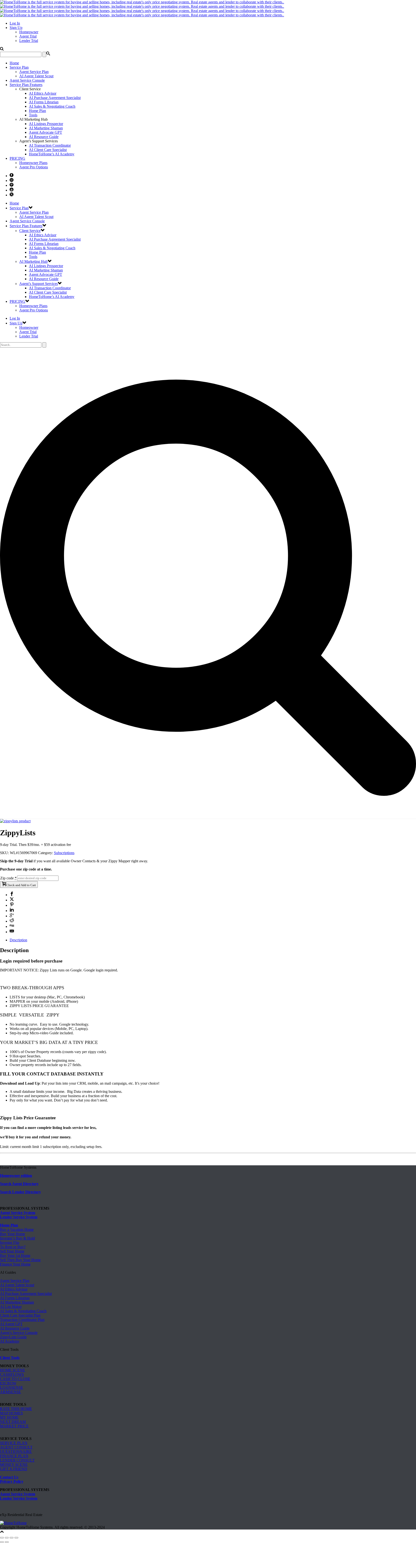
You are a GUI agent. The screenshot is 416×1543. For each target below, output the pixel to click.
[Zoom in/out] (16, 1537)
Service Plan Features (26, 85)
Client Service (30, 231)
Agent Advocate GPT (45, 132)
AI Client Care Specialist (48, 150)
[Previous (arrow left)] (2, 1542)
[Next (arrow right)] (7, 1542)
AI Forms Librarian (43, 102)
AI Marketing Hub (33, 261)
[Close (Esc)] (2, 1537)
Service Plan (19, 67)
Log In (15, 23)
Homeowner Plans (33, 163)
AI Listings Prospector (46, 124)
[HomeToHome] (142, 8)
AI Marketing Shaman (46, 128)
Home (14, 63)
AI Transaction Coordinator (50, 145)
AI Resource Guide (43, 137)
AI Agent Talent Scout (36, 76)
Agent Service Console (27, 80)
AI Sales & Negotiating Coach (52, 106)
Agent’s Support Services (38, 284)
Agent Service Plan (34, 72)
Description (18, 940)
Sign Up (16, 28)
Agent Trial (28, 36)
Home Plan (37, 111)
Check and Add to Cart (21, 885)
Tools (33, 115)
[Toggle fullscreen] (11, 1537)
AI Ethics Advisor (42, 93)
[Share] (7, 1537)
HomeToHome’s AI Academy (51, 154)
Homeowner (28, 32)
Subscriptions (64, 853)
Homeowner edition (16, 1176)
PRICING (17, 158)
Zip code (7, 878)
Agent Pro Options (33, 167)
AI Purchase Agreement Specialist (55, 98)
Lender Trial (28, 41)
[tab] (213, 940)
